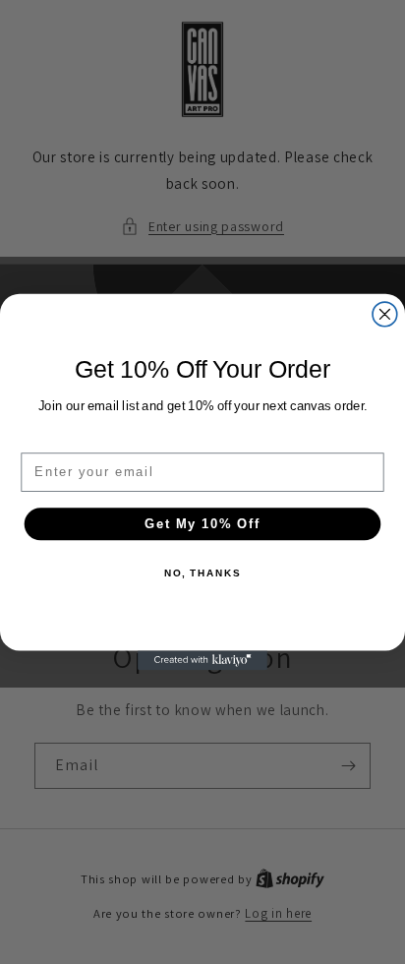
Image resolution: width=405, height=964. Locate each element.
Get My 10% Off (202, 523)
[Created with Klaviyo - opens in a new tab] (202, 660)
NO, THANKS (202, 573)
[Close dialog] (385, 314)
